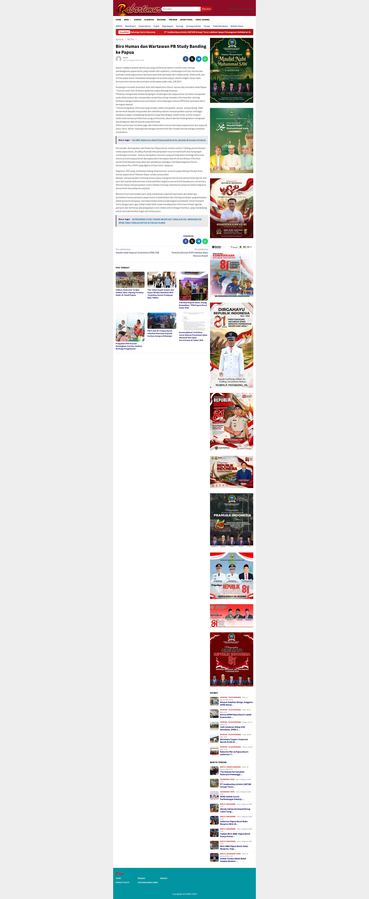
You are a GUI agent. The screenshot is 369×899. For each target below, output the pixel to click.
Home (118, 878)
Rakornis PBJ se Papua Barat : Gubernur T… (234, 753)
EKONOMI (223, 697)
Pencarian (206, 8)
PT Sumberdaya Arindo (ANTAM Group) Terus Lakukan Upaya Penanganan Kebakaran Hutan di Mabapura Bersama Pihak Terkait (173, 32)
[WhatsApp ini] (205, 59)
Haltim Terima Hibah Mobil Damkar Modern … (233, 860)
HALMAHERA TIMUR (227, 779)
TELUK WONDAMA (234, 697)
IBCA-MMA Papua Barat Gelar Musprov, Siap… (234, 847)
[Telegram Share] (199, 59)
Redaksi (141, 878)
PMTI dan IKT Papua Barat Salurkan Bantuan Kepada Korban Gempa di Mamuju (159, 333)
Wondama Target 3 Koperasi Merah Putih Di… (234, 740)
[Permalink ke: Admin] (119, 58)
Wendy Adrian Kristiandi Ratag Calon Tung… (235, 810)
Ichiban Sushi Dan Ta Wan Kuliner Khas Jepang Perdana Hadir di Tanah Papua (130, 292)
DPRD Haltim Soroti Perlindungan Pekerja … (232, 798)
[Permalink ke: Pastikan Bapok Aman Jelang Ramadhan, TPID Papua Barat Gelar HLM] (193, 286)
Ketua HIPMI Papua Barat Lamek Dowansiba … (235, 716)
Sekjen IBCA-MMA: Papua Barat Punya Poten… (235, 835)
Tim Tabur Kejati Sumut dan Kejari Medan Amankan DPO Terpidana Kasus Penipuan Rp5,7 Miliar (160, 294)
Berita (223, 767)
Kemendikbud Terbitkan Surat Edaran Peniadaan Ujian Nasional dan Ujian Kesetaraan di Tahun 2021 (193, 336)
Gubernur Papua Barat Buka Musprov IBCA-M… (233, 822)
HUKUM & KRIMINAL (233, 767)
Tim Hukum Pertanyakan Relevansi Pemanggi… (232, 773)
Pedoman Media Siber (148, 882)
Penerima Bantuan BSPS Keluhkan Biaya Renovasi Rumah (190, 252)
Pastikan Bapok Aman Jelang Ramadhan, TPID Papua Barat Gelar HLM (193, 305)
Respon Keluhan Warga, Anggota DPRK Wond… (236, 703)
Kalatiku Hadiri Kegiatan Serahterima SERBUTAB (137, 251)
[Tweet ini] (192, 59)
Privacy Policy (122, 882)
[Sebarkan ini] (186, 59)
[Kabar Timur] (138, 8)
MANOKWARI (231, 804)
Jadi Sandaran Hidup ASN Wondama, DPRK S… (232, 728)
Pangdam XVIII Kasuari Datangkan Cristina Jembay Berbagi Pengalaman (129, 346)
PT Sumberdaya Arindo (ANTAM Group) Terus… (235, 785)
